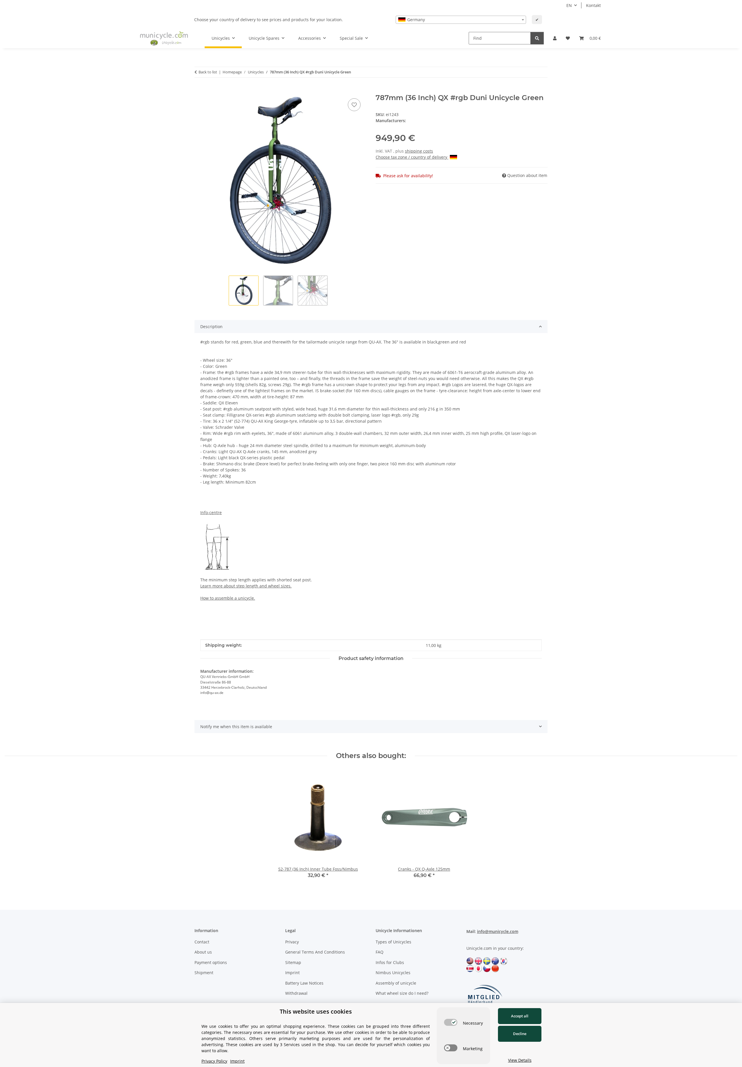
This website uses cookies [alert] (316, 1011)
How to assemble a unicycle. (227, 598)
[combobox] (461, 20)
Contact (201, 942)
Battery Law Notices (304, 983)
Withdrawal (296, 993)
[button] (554, 38)
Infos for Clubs (390, 962)
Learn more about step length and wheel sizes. (246, 586)
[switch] (450, 1022)
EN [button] (569, 5)
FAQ (379, 952)
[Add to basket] (199, 90)
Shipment (203, 972)
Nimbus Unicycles (393, 972)
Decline (519, 1033)
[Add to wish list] (354, 104)
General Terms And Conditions (315, 952)
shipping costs (419, 151)
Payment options (210, 962)
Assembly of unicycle (396, 983)
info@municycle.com (497, 931)
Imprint (292, 972)
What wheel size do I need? (402, 993)
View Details (520, 1060)
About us (203, 952)
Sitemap (293, 962)
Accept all (519, 1016)
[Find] (537, 38)
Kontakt (593, 5)
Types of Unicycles (393, 942)
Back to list (208, 72)
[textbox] (461, 19)
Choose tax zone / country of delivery (412, 157)
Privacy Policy (214, 1061)
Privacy (292, 942)
